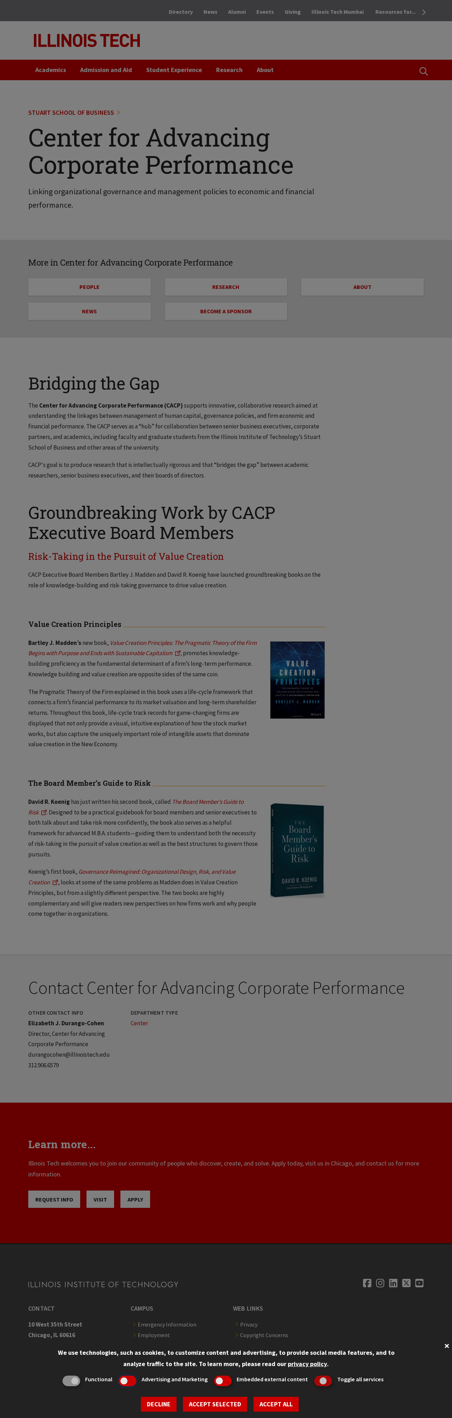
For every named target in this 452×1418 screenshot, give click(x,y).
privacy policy (307, 1364)
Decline (159, 1404)
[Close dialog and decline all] (446, 1345)
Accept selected (215, 1404)
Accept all (276, 1404)
